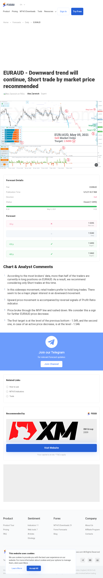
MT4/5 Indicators (17, 391)
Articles (31, 534)
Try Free (77, 11)
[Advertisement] (51, 47)
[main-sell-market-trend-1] (51, 135)
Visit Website (51, 447)
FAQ (5, 534)
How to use (14, 387)
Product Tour (8, 525)
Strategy (31, 538)
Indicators (33, 525)
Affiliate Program (92, 530)
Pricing (15, 11)
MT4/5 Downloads (27, 11)
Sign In (63, 11)
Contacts (89, 534)
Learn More (17, 568)
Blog (55, 534)
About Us (89, 525)
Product (6, 11)
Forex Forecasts (60, 530)
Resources (48, 11)
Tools (40, 11)
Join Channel (51, 364)
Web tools (33, 530)
